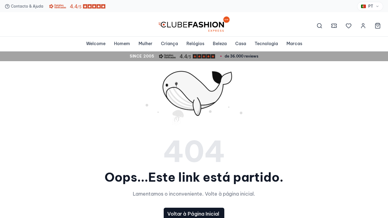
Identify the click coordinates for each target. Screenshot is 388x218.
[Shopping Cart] (377, 26)
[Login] (363, 26)
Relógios (195, 43)
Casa (240, 43)
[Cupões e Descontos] (334, 26)
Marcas (294, 43)
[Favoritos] (348, 26)
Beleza (220, 43)
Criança (169, 43)
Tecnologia (266, 43)
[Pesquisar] (319, 26)
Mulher (145, 43)
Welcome (95, 43)
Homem (122, 43)
